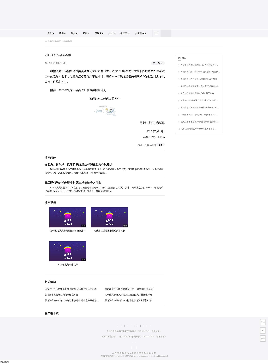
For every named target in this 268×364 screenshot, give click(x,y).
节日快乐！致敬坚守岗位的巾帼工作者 (197, 93)
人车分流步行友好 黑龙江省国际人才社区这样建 (128, 294)
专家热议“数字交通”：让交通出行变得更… (199, 100)
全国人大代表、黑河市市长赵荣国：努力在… (200, 72)
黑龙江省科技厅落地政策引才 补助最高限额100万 (129, 289)
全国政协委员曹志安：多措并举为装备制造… (200, 86)
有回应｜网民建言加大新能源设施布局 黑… (199, 107)
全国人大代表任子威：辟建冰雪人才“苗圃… (200, 79)
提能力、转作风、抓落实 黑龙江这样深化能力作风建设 (78, 164)
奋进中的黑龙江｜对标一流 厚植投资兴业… (199, 65)
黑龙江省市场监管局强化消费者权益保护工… (200, 122)
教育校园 (68, 41)
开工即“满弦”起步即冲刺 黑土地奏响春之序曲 (73, 182)
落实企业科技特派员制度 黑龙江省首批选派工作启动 (71, 289)
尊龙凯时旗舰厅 (54, 41)
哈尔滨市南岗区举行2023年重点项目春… (198, 129)
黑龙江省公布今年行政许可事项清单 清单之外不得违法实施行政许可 (78, 300)
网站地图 (4, 362)
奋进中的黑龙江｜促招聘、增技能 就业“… (199, 115)
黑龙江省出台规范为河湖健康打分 (61, 294)
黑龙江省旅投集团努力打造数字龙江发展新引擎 (128, 300)
